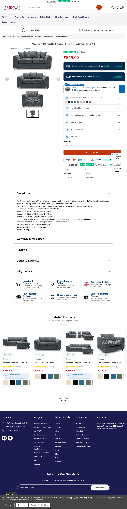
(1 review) (50, 367)
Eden (57, 454)
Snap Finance (39, 443)
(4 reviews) (19, 367)
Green (25, 382)
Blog (35, 460)
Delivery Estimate (28, 260)
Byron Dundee (60, 443)
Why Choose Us (26, 271)
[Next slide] (58, 79)
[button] (33, 114)
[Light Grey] (81, 102)
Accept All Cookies (39, 505)
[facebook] (4, 438)
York (56, 458)
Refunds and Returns (42, 453)
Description (24, 193)
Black (12, 382)
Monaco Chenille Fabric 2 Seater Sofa (48, 363)
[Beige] (66, 102)
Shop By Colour (61, 17)
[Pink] (84, 102)
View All (58, 462)
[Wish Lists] (116, 7)
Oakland (58, 435)
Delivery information (42, 427)
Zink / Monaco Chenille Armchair (111, 363)
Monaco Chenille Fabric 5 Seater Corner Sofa (79, 363)
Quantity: (67, 142)
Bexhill (57, 439)
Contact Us (38, 457)
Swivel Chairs (45, 17)
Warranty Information (30, 239)
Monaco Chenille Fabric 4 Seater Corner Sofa (16, 363)
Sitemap (37, 464)
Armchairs (32, 17)
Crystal (58, 427)
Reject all (22, 505)
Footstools (19, 17)
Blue (18, 382)
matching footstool (93, 88)
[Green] (75, 102)
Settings (9, 505)
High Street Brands (81, 17)
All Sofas (5, 17)
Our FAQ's (38, 431)
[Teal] (90, 102)
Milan (57, 431)
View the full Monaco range (18, 49)
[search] (99, 7)
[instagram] (10, 438)
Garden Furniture (9, 22)
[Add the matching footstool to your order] (122, 89)
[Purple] (87, 102)
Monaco (58, 446)
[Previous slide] (7, 79)
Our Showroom (40, 435)
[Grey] (78, 102)
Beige (5, 382)
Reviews (22, 249)
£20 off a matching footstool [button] (13, 376)
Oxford (57, 423)
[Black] (69, 102)
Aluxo (57, 450)
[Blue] (72, 102)
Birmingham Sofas (41, 423)
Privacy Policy (40, 439)
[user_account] (112, 7)
